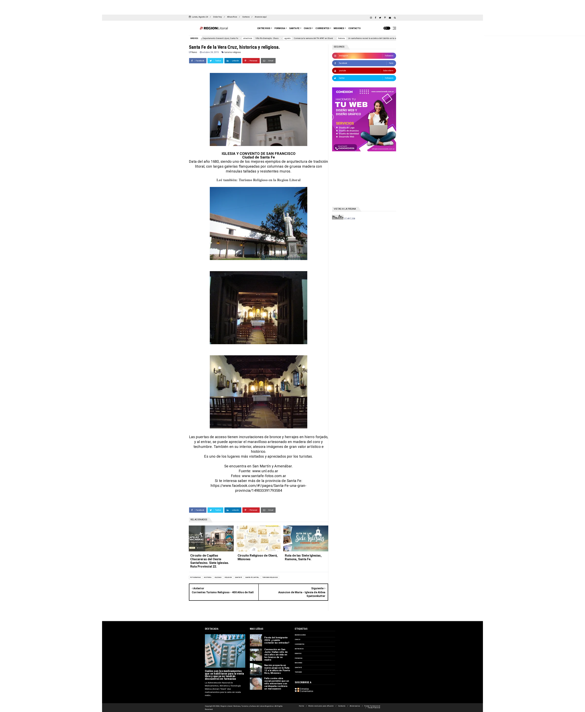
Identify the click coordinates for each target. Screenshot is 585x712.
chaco (297, 639)
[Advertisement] (292, 7)
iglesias (218, 577)
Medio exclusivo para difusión (321, 706)
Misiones (339, 28)
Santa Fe (294, 28)
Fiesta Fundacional (372, 706)
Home (301, 706)
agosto (235, 38)
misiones (298, 663)
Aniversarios (355, 706)
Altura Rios (232, 17)
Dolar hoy (217, 17)
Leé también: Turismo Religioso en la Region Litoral (258, 179)
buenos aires (300, 635)
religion (228, 577)
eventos (298, 653)
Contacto (354, 28)
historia (289, 38)
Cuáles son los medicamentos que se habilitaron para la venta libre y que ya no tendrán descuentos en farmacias (224, 674)
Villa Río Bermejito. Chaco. (215, 38)
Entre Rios (263, 28)
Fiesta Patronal (374, 707)
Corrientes (322, 28)
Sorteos (246, 17)
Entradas (304, 688)
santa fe (238, 577)
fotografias (195, 577)
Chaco (307, 28)
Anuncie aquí (260, 17)
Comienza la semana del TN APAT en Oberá (260, 38)
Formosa (280, 28)
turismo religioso (232, 52)
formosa (298, 658)
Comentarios (306, 691)
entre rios (299, 649)
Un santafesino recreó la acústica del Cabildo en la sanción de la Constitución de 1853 (335, 38)
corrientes (383, 38)
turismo (298, 672)
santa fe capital (252, 577)
